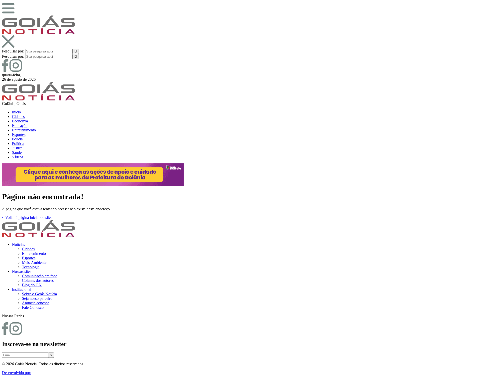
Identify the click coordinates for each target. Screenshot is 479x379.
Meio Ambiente (34, 262)
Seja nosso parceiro (37, 298)
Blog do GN (32, 285)
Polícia (17, 139)
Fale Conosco (33, 307)
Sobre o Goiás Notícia (39, 294)
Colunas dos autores (38, 280)
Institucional (21, 289)
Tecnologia (30, 267)
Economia (20, 121)
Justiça (17, 148)
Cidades (18, 116)
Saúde (17, 152)
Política (18, 143)
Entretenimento (24, 130)
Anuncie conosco (35, 303)
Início (16, 112)
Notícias (18, 244)
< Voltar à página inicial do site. (27, 217)
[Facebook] (5, 70)
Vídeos (17, 157)
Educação (19, 125)
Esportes (18, 134)
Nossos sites (21, 271)
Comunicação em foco (39, 276)
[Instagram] (15, 70)
